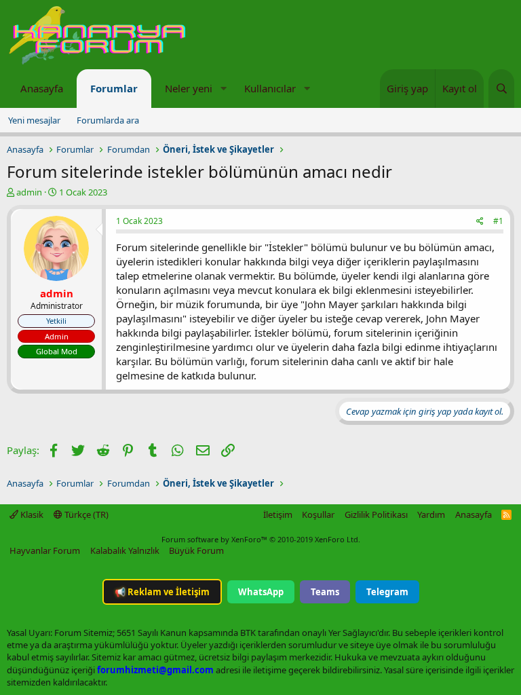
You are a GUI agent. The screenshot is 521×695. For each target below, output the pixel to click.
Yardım (431, 514)
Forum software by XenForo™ (260, 539)
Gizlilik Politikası (376, 514)
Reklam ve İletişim (162, 592)
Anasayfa (41, 88)
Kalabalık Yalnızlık (124, 550)
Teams (325, 592)
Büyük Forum (196, 550)
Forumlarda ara (108, 120)
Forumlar (114, 88)
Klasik (30, 514)
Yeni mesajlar (34, 120)
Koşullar (318, 514)
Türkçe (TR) (85, 514)
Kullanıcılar (270, 88)
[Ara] (501, 88)
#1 (498, 221)
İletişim (277, 514)
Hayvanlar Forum (44, 550)
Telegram (387, 592)
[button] (223, 88)
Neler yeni (188, 88)
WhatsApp (261, 592)
